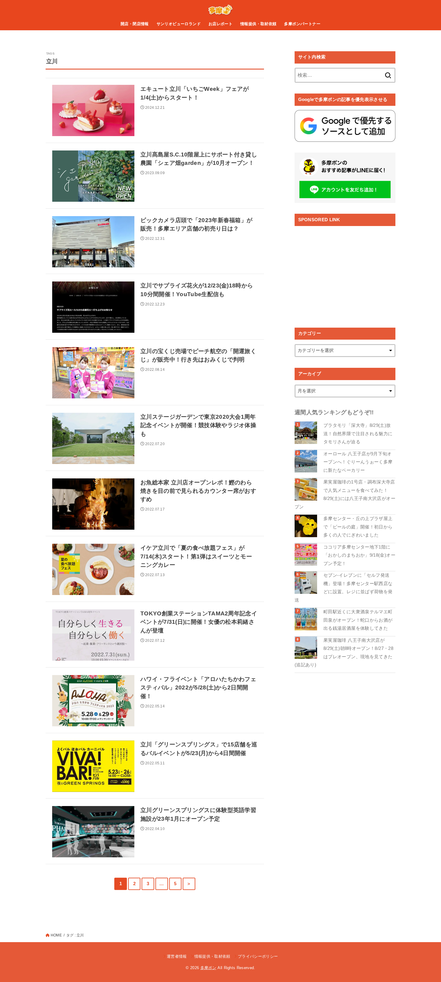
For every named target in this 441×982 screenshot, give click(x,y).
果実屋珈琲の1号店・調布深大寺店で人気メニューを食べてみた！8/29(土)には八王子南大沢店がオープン (345, 494)
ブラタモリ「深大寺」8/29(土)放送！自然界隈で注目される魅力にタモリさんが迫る (357, 433)
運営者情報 (177, 956)
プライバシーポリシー (258, 956)
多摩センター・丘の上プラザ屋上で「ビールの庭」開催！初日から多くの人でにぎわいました (357, 526)
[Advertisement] (345, 272)
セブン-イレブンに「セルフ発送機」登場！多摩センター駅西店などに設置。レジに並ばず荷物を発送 (343, 588)
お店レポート (220, 24)
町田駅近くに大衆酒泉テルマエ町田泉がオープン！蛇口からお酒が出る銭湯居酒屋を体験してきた (357, 620)
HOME (56, 935)
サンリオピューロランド (179, 24)
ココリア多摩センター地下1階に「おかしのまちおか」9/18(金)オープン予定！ (359, 555)
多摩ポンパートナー (302, 24)
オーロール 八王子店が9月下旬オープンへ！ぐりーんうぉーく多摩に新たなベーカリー (357, 462)
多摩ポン (208, 968)
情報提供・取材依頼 (258, 24)
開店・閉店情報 (135, 24)
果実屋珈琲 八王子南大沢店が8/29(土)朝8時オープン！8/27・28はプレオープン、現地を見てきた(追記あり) (344, 653)
